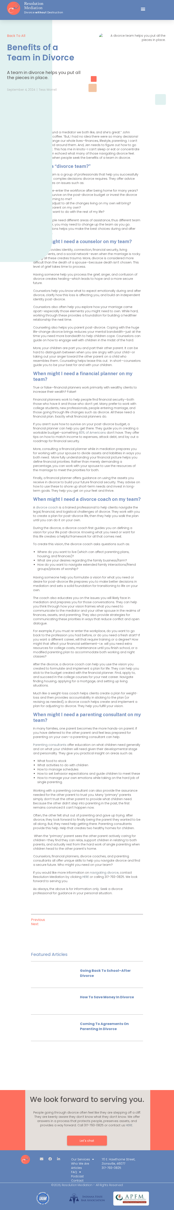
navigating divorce (104, 872)
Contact (77, 1180)
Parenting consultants (49, 745)
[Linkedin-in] (58, 1159)
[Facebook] (50, 1159)
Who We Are (80, 1163)
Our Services (80, 1159)
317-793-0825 (111, 1168)
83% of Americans (92, 432)
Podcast (77, 1176)
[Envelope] (41, 1159)
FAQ (74, 1172)
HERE (85, 877)
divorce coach (47, 507)
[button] (143, 9)
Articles (76, 1168)
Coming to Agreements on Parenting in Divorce (104, 1026)
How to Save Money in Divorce (107, 997)
